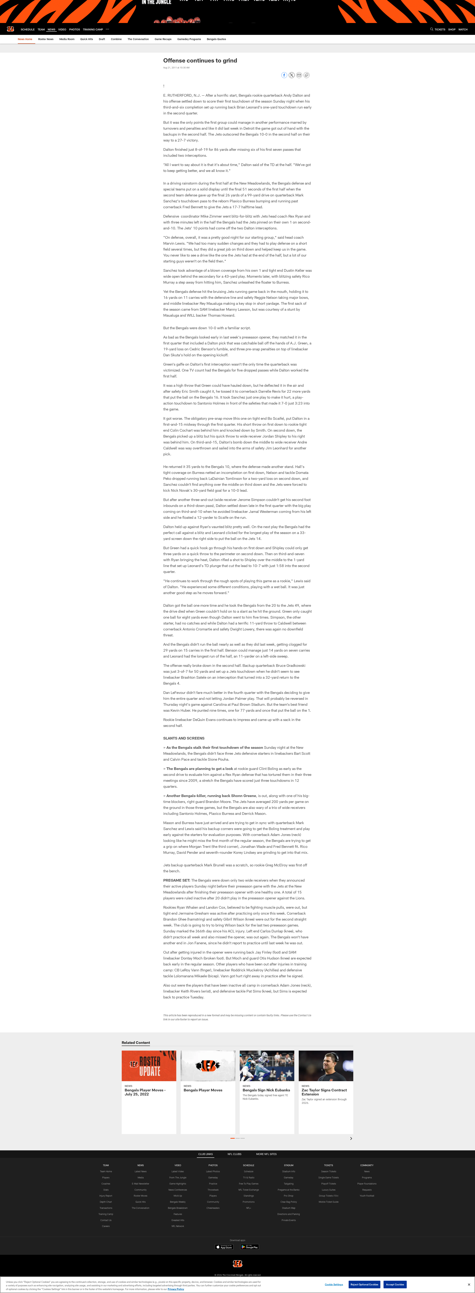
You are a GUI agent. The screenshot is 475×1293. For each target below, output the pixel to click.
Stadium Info (288, 1171)
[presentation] (351, 1139)
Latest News (141, 1171)
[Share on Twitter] (292, 77)
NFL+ (248, 1208)
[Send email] (299, 77)
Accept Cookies (395, 1284)
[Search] (431, 29)
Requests (367, 1189)
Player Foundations (366, 1183)
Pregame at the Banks (288, 1189)
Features (178, 1214)
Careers (106, 1226)
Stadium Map (288, 1208)
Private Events (289, 1220)
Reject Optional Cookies (364, 1284)
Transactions (106, 1208)
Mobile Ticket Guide (328, 1201)
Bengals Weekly (178, 1201)
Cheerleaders (213, 1208)
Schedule (248, 1171)
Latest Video (178, 1171)
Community (141, 1189)
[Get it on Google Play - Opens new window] (249, 1248)
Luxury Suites (328, 1189)
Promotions (249, 1201)
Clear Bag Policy (289, 1201)
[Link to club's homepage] (10, 28)
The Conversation (140, 1208)
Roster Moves (140, 1195)
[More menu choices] (107, 29)
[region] (237, 1284)
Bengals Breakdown (178, 1208)
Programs (367, 1177)
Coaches (105, 1183)
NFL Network (178, 1226)
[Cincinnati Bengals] (237, 1264)
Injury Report (105, 1195)
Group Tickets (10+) (328, 1195)
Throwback (213, 1189)
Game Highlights (177, 1183)
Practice (213, 1183)
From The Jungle (177, 1177)
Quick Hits (140, 1201)
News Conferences (177, 1189)
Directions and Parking (288, 1214)
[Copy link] (306, 75)
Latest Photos (213, 1171)
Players (105, 1177)
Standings (249, 1195)
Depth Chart (106, 1201)
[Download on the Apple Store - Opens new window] (224, 1247)
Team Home (106, 1171)
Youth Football (367, 1195)
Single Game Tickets (328, 1177)
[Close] (469, 1284)
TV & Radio (248, 1177)
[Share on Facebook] (284, 77)
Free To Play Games (248, 1183)
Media (141, 1177)
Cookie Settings (334, 1284)
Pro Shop (288, 1195)
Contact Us (106, 1220)
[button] (232, 1138)
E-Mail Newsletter (140, 1183)
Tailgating (289, 1183)
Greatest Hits (177, 1220)
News (367, 1171)
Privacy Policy (176, 1289)
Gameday (213, 1177)
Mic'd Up (178, 1195)
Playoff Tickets (328, 1183)
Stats (106, 1189)
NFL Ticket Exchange (248, 1189)
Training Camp (106, 1214)
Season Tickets (328, 1171)
